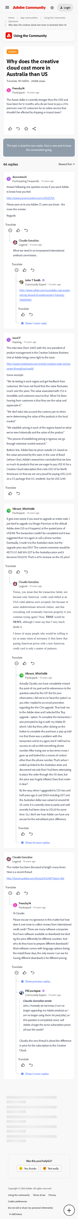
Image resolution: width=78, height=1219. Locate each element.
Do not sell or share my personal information (30, 1207)
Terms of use (39, 1194)
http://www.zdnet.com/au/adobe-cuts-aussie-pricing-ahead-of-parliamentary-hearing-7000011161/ (44, 294)
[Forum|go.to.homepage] (29, 7)
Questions (13, 21)
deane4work (19, 177)
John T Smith (33, 280)
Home (11, 17)
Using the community (19, 1194)
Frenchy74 (18, 88)
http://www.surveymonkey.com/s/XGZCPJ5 (31, 198)
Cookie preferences (17, 1201)
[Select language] (52, 7)
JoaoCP (16, 337)
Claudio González (29, 240)
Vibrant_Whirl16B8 (23, 508)
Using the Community (55, 17)
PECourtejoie (33, 990)
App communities (29, 17)
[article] (39, 204)
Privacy (52, 1194)
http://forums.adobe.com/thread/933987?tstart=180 (35, 878)
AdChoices (17, 1214)
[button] (7, 8)
